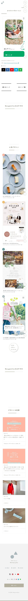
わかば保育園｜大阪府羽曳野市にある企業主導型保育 (14, 337)
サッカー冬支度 (7, 498)
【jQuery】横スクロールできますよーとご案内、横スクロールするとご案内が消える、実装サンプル (14, 437)
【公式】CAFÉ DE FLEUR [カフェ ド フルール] (12, 290)
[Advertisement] (14, 122)
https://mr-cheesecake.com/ (8, 197)
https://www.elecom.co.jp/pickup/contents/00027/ (12, 244)
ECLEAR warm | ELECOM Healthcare (10, 243)
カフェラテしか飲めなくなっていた (11, 526)
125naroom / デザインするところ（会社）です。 (12, 443)
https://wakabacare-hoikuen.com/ (9, 339)
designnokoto (16, 592)
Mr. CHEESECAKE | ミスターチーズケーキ (11, 196)
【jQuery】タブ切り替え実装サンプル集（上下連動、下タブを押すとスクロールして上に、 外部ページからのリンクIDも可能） (14, 469)
